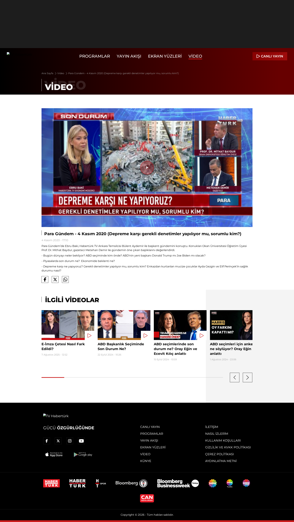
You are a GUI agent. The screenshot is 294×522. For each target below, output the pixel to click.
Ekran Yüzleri (165, 56)
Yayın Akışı (129, 56)
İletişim (211, 427)
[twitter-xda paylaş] (55, 279)
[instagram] (69, 440)
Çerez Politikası (219, 454)
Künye (145, 461)
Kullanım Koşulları (223, 440)
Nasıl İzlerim (216, 434)
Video (195, 56)
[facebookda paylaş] (45, 279)
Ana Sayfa (48, 73)
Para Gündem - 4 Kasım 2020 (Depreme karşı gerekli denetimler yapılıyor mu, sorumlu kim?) (123, 73)
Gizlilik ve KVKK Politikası (228, 447)
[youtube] (81, 440)
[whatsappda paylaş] (65, 279)
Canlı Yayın (150, 427)
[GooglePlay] (83, 454)
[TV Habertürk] (19, 56)
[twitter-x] (58, 440)
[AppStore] (54, 454)
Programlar (94, 56)
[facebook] (46, 440)
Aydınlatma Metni (221, 461)
